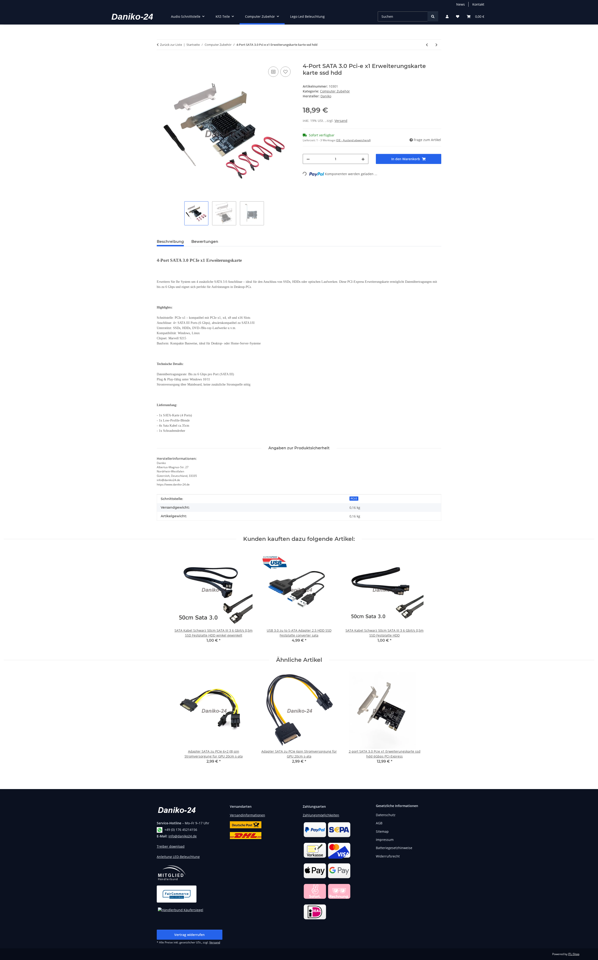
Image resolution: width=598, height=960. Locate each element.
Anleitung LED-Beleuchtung (178, 856)
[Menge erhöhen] (363, 159)
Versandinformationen (247, 815)
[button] (447, 16)
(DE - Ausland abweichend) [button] (353, 140)
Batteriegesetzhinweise (394, 848)
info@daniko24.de (182, 836)
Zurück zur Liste (171, 45)
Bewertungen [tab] (204, 241)
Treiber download (171, 846)
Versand (341, 120)
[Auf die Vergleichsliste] (273, 72)
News (460, 4)
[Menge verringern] (308, 159)
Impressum (385, 839)
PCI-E (354, 498)
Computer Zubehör (335, 91)
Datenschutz (385, 815)
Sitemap (382, 831)
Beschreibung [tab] (170, 241)
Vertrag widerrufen (189, 934)
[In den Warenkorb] (160, 60)
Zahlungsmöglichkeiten (321, 815)
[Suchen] (432, 16)
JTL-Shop (573, 954)
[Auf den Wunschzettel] (285, 72)
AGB (379, 823)
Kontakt (478, 4)
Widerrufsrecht (388, 856)
